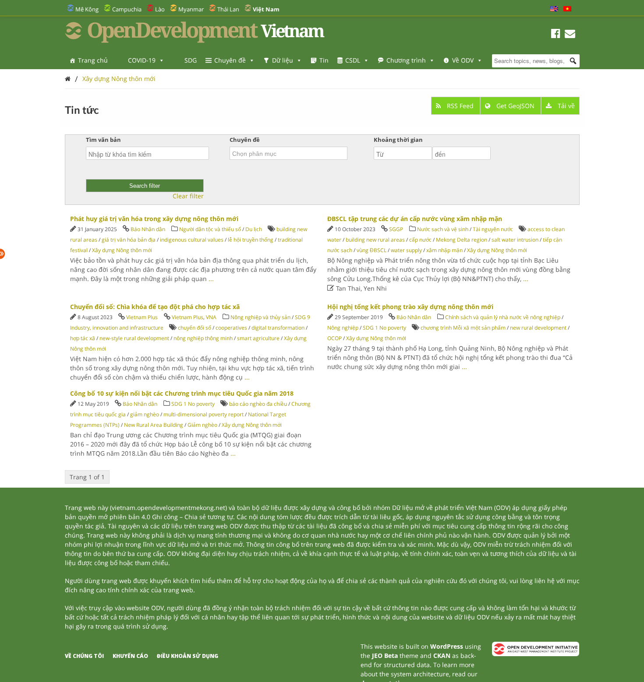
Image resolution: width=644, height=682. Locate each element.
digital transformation (277, 327)
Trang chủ (93, 60)
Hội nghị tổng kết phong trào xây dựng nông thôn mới (410, 306)
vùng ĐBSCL (371, 250)
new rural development (538, 327)
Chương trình (406, 60)
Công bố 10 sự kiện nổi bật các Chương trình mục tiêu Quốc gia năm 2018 (182, 393)
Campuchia (127, 9)
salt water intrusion (515, 239)
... (211, 278)
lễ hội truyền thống (250, 239)
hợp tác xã (82, 338)
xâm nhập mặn (444, 250)
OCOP (334, 338)
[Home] (68, 78)
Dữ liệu (282, 60)
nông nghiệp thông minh (203, 338)
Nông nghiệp (342, 327)
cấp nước (420, 239)
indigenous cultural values (191, 239)
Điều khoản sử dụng (187, 656)
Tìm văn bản (103, 140)
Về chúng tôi (84, 656)
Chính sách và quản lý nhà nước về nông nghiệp (502, 317)
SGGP (396, 229)
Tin (324, 60)
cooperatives (231, 327)
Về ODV (463, 60)
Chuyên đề (230, 60)
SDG (190, 60)
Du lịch (253, 229)
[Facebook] (555, 35)
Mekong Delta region (461, 239)
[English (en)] (554, 9)
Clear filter (188, 196)
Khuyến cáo (130, 656)
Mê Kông (87, 9)
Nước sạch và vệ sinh (442, 229)
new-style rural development (134, 338)
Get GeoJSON (515, 106)
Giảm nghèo (202, 425)
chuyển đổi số (194, 327)
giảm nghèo (144, 414)
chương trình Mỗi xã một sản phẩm (463, 327)
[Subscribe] (570, 35)
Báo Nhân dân (148, 229)
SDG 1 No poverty (384, 327)
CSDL (352, 60)
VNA (211, 317)
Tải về (565, 106)
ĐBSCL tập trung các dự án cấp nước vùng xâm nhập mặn (414, 218)
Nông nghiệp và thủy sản (260, 317)
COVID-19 (142, 60)
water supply (406, 250)
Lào (160, 9)
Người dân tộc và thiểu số (210, 229)
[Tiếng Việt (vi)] (567, 9)
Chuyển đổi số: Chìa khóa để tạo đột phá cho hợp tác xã (155, 306)
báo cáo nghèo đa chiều (258, 404)
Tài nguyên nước (493, 229)
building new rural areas (375, 239)
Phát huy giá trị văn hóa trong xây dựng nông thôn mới (154, 218)
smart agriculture (258, 338)
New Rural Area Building (153, 425)
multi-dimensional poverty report (203, 414)
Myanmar (191, 9)
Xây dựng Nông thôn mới (119, 78)
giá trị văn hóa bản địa (129, 239)
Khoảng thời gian (398, 140)
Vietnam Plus (142, 317)
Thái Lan (228, 9)
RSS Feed (460, 106)
